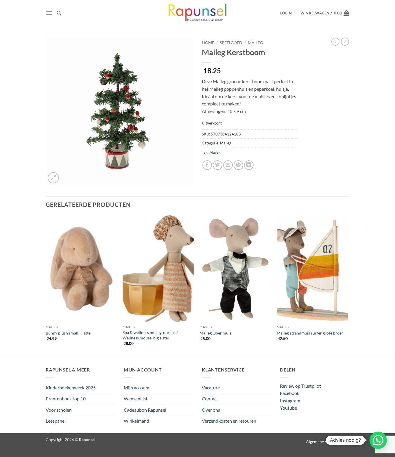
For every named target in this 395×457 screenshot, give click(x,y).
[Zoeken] (59, 13)
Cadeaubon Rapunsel (145, 410)
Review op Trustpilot (300, 386)
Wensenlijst (135, 398)
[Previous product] (345, 42)
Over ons (211, 410)
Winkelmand (136, 420)
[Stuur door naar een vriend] (228, 165)
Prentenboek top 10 (66, 398)
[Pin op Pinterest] (238, 165)
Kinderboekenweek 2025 (71, 387)
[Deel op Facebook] (207, 165)
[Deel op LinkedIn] (249, 165)
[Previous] (46, 285)
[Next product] (335, 42)
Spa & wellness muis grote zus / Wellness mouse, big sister (150, 335)
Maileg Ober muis (215, 332)
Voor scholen (59, 410)
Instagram (290, 400)
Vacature (211, 387)
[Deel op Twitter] (217, 165)
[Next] (347, 285)
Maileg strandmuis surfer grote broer (310, 332)
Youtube (288, 407)
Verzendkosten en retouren (229, 420)
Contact (210, 398)
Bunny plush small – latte (68, 332)
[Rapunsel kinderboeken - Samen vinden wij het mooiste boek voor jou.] (197, 13)
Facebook (289, 393)
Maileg (255, 42)
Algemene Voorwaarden (327, 441)
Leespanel (56, 420)
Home (208, 42)
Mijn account (137, 387)
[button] (49, 13)
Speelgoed (231, 42)
